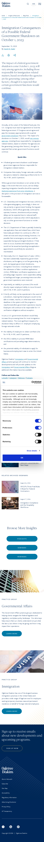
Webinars (21, 378)
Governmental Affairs (22, 367)
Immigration (19, 359)
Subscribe (5, 784)
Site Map (4, 788)
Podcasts (29, 378)
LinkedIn (5, 378)
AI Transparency (7, 811)
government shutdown (10, 135)
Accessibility (6, 793)
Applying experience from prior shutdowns (17, 191)
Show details (32, 451)
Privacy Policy (6, 806)
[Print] (9, 55)
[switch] (38, 428)
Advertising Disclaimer (9, 802)
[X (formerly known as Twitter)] (3, 826)
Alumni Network (7, 779)
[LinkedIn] (10, 826)
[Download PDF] (3, 55)
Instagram (12, 378)
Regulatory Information (9, 797)
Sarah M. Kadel (9, 49)
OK (22, 458)
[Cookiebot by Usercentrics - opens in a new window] (31, 382)
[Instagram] (18, 826)
